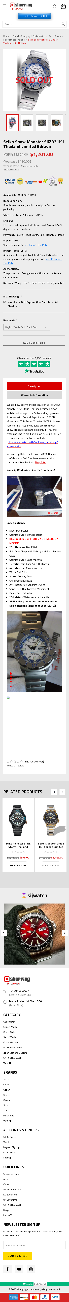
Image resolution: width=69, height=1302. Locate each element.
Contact (7, 1184)
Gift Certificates (10, 1137)
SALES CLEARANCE (12, 1058)
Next (63, 80)
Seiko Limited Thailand (14, 39)
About (6, 1179)
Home (6, 36)
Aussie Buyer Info (12, 1189)
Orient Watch (9, 1032)
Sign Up (16, 1147)
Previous (6, 80)
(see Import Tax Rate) (36, 245)
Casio (6, 1084)
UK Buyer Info (10, 1199)
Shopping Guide (11, 1174)
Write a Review (11, 169)
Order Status (9, 1152)
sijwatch (37, 895)
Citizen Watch (10, 1027)
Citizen (6, 1089)
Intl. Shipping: (12, 296)
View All (7, 1063)
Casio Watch (9, 1021)
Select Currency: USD (35, 16)
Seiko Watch (39, 36)
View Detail (18, 865)
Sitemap (7, 1157)
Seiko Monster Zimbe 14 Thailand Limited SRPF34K (51, 846)
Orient (6, 1095)
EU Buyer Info (10, 1194)
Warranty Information (34, 395)
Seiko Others (55, 36)
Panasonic (8, 1115)
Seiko (6, 1079)
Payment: (10, 320)
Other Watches (10, 1042)
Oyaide (7, 1100)
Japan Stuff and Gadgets (15, 1052)
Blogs (6, 1210)
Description (34, 386)
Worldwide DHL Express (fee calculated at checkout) (33, 304)
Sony (6, 1105)
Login (6, 1147)
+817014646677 (19, 991)
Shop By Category (21, 36)
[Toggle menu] (4, 6)
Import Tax (8, 1215)
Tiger (5, 1110)
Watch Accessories (12, 1047)
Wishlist (7, 1142)
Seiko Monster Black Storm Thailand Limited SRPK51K (18, 846)
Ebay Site (40, 462)
